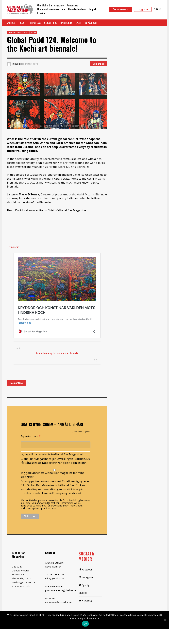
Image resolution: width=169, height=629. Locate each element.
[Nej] (165, 620)
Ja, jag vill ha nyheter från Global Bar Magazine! (52, 454)
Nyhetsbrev (66, 22)
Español (41, 13)
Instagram (87, 577)
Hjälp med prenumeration (51, 9)
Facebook (87, 569)
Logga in (142, 9)
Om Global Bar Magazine (50, 5)
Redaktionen (18, 64)
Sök (156, 9)
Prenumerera (120, 9)
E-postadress (31, 436)
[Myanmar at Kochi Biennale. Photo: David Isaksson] (57, 101)
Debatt (23, 22)
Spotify (85, 585)
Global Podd (50, 22)
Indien (33, 32)
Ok (85, 623)
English (93, 9)
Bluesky (83, 592)
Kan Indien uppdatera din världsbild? (57, 353)
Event (78, 22)
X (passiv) (87, 600)
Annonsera (72, 5)
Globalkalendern (77, 9)
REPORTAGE (35, 22)
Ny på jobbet (91, 22)
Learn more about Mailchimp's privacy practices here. (51, 507)
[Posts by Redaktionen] (9, 64)
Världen (11, 22)
